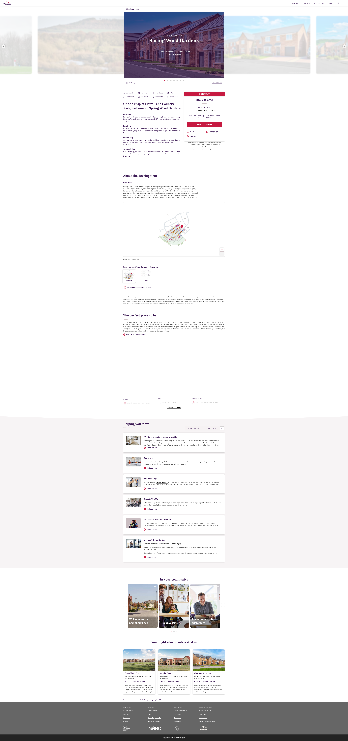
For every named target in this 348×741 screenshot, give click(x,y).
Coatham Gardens (202, 673)
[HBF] (203, 729)
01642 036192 (204, 107)
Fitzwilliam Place (133, 673)
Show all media (217, 83)
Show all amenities (174, 407)
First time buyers (211, 428)
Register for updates (204, 124)
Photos (132, 83)
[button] (222, 250)
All (222, 428)
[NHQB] (176, 728)
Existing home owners (194, 428)
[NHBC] (155, 728)
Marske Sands (166, 673)
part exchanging (162, 482)
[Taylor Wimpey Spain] (126, 728)
